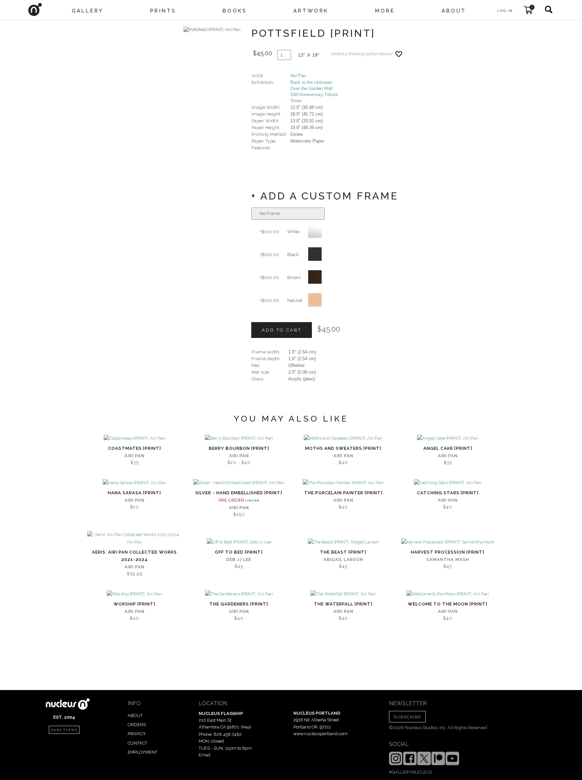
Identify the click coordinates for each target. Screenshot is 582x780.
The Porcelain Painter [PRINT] (343, 492)
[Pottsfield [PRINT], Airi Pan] (212, 30)
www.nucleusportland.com (320, 733)
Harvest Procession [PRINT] (447, 552)
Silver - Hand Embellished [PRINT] (238, 492)
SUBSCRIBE (407, 717)
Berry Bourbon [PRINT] (239, 448)
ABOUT (135, 715)
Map (246, 727)
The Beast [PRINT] (343, 552)
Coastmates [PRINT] (134, 448)
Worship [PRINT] (134, 603)
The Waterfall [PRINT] (343, 603)
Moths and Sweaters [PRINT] (343, 448)
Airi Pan (298, 75)
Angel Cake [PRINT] (447, 448)
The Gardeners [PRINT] (238, 603)
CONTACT (137, 743)
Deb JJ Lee (238, 559)
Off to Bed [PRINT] (239, 552)
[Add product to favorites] (399, 54)
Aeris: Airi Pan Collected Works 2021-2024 (134, 556)
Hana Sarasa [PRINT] (134, 492)
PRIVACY (137, 733)
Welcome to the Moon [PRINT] (447, 603)
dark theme (64, 730)
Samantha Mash (447, 559)
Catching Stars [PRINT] (448, 492)
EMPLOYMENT (142, 752)
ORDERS (137, 724)
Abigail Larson (343, 559)
